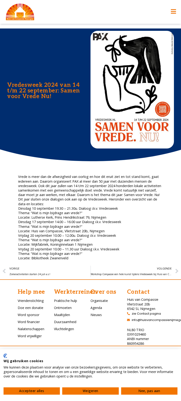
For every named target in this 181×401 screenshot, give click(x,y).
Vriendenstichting (31, 300)
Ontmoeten (63, 307)
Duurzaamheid (65, 322)
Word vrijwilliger (30, 336)
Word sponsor (28, 315)
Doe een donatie (30, 307)
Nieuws (96, 315)
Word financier (29, 322)
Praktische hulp (65, 300)
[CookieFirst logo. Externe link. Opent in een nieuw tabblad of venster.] (5, 356)
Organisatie (99, 300)
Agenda (96, 307)
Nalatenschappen (31, 329)
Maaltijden (62, 315)
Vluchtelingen (64, 329)
